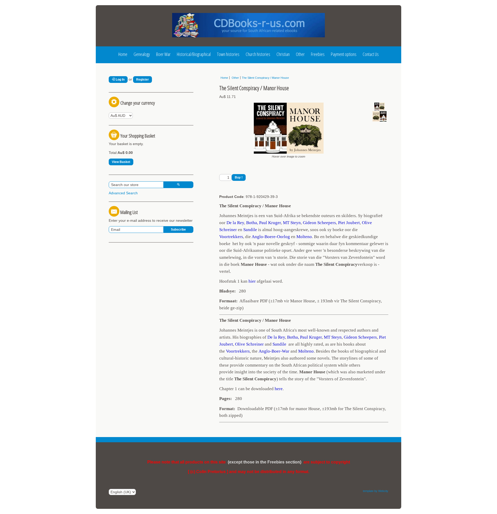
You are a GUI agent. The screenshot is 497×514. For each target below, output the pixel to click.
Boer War (163, 54)
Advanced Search (123, 193)
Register (142, 79)
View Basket (121, 162)
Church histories (258, 54)
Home (122, 54)
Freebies (318, 54)
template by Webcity (375, 490)
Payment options (343, 54)
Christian (283, 54)
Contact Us (371, 54)
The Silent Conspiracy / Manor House (265, 77)
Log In (120, 79)
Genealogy (142, 54)
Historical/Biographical (194, 54)
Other (300, 54)
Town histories (228, 54)
